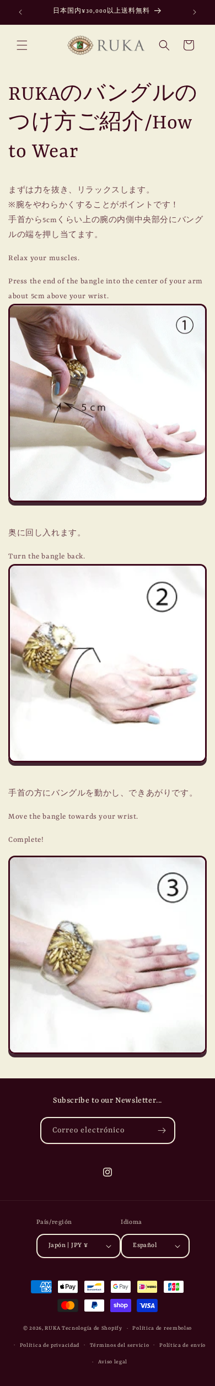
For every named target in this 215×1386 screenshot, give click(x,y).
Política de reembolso (162, 1328)
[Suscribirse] (162, 1130)
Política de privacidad (49, 1345)
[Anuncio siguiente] (194, 12)
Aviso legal (113, 1362)
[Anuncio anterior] (20, 12)
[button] (22, 45)
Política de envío (182, 1345)
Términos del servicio (119, 1345)
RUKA (52, 1328)
